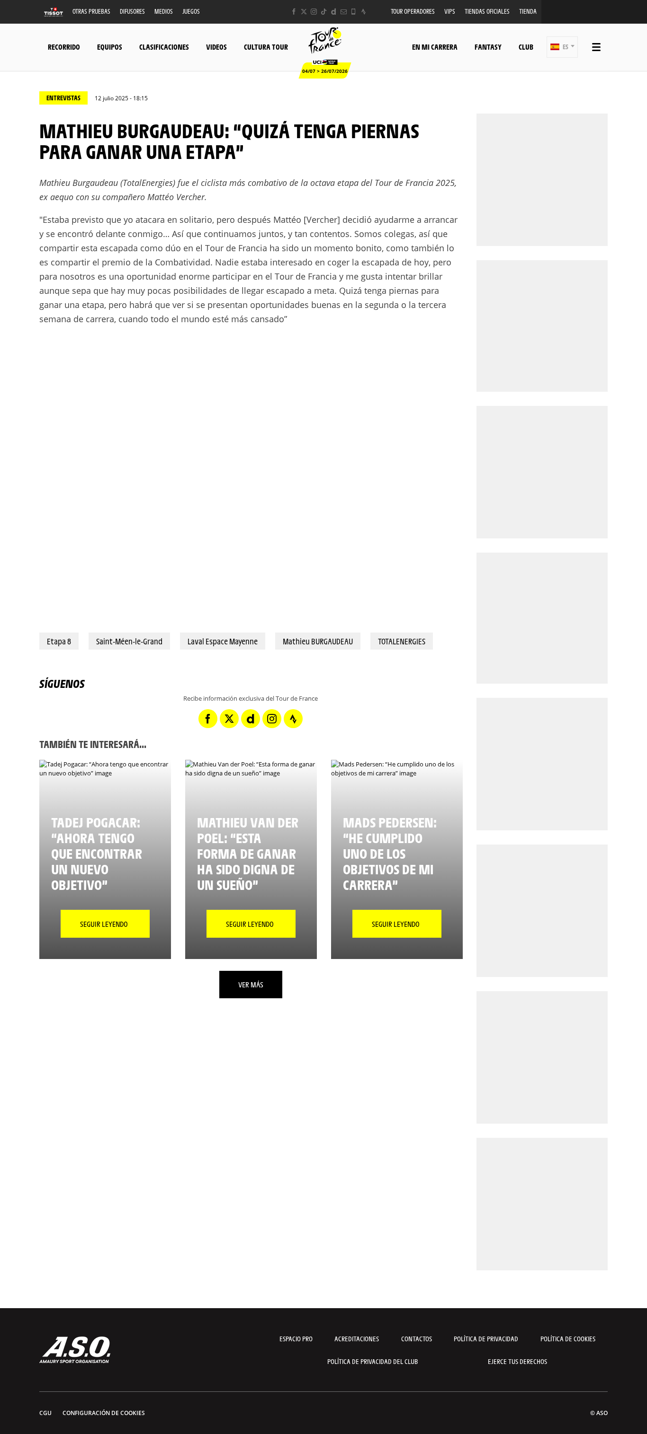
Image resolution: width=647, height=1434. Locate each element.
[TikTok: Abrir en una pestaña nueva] (324, 12)
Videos (216, 46)
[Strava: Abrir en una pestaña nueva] (363, 12)
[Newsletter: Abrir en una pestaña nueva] (344, 12)
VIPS (449, 11)
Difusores (132, 11)
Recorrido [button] (64, 46)
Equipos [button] (109, 46)
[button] (562, 47)
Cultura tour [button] (266, 46)
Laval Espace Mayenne (223, 641)
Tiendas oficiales (487, 11)
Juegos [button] (191, 11)
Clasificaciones (164, 46)
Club (526, 46)
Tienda (528, 11)
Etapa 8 (59, 641)
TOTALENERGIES (401, 641)
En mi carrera (435, 46)
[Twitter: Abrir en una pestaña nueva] (304, 12)
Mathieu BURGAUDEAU (318, 641)
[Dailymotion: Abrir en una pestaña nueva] (334, 12)
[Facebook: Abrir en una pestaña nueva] (294, 12)
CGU (45, 1413)
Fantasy (488, 46)
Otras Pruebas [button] (91, 11)
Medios (163, 11)
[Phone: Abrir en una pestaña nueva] (354, 12)
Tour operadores (413, 11)
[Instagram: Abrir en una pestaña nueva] (314, 12)
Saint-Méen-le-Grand (129, 641)
